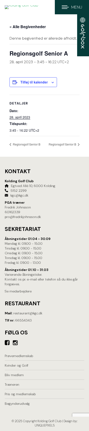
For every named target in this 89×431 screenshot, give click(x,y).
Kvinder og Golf (16, 365)
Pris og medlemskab (20, 394)
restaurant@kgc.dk (27, 313)
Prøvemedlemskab (19, 356)
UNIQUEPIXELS (45, 425)
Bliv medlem (14, 375)
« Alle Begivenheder (27, 26)
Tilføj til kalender (34, 82)
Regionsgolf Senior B (26, 144)
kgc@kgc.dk (19, 195)
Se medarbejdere (18, 291)
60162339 (12, 212)
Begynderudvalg (17, 403)
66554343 (23, 320)
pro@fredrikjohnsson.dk (23, 217)
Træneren (12, 384)
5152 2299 (18, 190)
